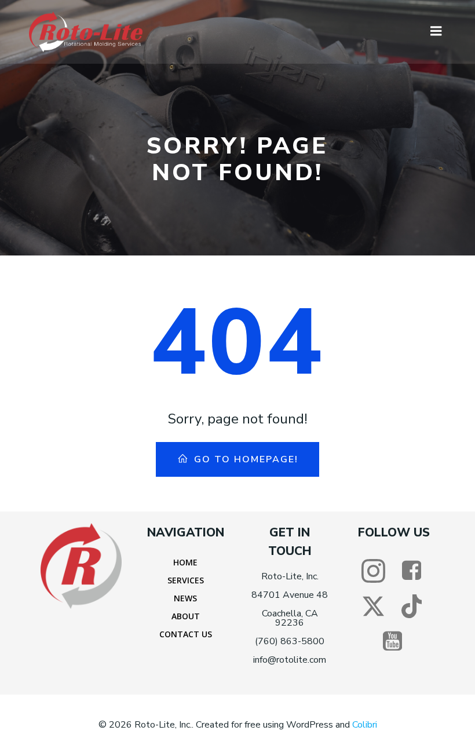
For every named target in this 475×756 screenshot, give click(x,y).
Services (185, 580)
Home (185, 562)
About (185, 616)
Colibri (364, 724)
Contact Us (185, 634)
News (185, 598)
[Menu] (436, 31)
